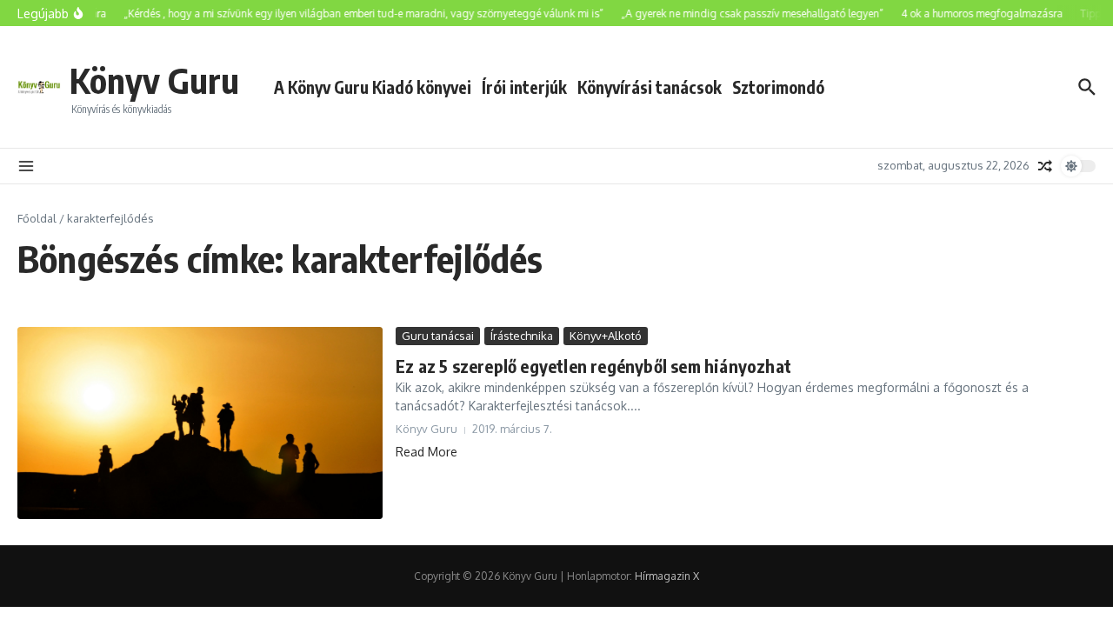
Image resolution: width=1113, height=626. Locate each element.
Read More (426, 451)
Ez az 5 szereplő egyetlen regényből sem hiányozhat (593, 365)
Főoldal (37, 218)
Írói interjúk (524, 87)
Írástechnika (521, 336)
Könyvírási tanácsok (649, 87)
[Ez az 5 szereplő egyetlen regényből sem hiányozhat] (200, 423)
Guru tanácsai (438, 336)
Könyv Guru (154, 80)
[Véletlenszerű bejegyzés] (1045, 166)
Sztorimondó (778, 87)
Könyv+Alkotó (606, 336)
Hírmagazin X (667, 576)
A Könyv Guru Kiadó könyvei (372, 87)
